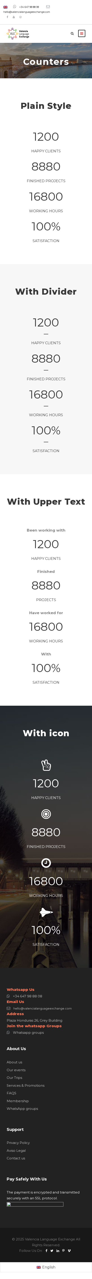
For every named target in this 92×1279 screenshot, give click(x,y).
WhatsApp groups (22, 1108)
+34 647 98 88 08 (29, 7)
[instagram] (20, 17)
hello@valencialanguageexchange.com (26, 11)
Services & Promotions (25, 1085)
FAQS (11, 1093)
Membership (18, 1101)
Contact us (16, 1158)
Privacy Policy (18, 1143)
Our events (16, 1070)
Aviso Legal (16, 1150)
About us (14, 1062)
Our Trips (14, 1077)
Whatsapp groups (28, 1032)
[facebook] (7, 17)
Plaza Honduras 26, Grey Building (34, 1020)
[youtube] (14, 17)
